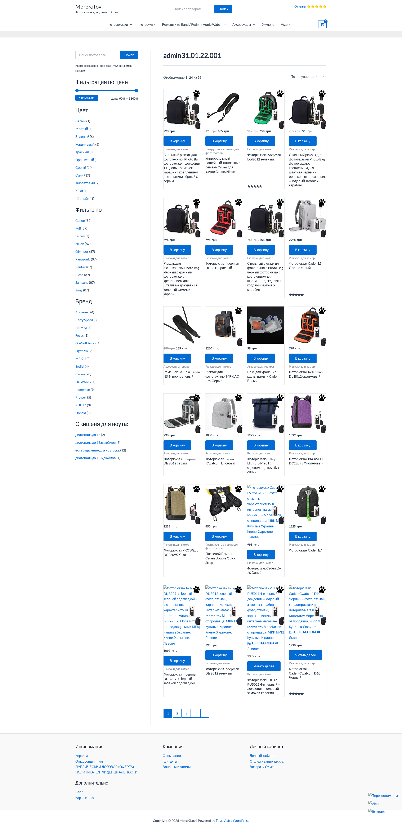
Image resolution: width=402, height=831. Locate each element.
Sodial (79, 366)
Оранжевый (84, 160)
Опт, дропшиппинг (89, 761)
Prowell (80, 397)
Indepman (82, 389)
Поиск (223, 9)
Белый (80, 121)
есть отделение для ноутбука (97, 450)
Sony (78, 290)
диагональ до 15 (87, 435)
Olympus (82, 251)
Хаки (79, 191)
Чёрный (81, 198)
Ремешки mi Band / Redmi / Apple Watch (192, 24)
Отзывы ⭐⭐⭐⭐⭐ (310, 6)
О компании (172, 756)
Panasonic (82, 259)
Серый (80, 167)
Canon (80, 220)
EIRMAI (81, 328)
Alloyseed (82, 312)
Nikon (79, 244)
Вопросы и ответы (177, 767)
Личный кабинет (262, 756)
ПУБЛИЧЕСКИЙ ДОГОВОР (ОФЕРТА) (104, 767)
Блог (79, 792)
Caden (80, 374)
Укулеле (268, 24)
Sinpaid (80, 413)
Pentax (80, 267)
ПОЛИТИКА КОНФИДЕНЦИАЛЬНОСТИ (106, 772)
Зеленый (82, 136)
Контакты (170, 761)
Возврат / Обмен (263, 767)
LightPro (81, 351)
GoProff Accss (85, 343)
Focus (79, 335)
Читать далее (264, 666)
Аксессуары (241, 24)
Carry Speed (84, 320)
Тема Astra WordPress (232, 820)
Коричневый (85, 144)
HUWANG (83, 382)
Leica (79, 236)
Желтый (81, 129)
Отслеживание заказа (266, 761)
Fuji (78, 228)
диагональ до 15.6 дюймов (95, 458)
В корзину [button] (177, 141)
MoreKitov (88, 6)
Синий (80, 175)
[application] (130, 24)
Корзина (81, 756)
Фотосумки (147, 24)
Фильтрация (86, 97)
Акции (285, 24)
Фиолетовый (85, 183)
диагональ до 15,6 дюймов (95, 442)
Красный (82, 152)
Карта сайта (84, 798)
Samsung (81, 282)
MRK (79, 358)
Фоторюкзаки (118, 24)
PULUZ (80, 405)
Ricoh (79, 275)
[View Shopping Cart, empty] (322, 24)
